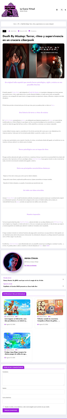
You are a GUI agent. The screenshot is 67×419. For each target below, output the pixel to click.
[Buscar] (61, 9)
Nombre (4, 388)
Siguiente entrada (7, 283)
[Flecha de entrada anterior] (63, 279)
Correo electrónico (7, 397)
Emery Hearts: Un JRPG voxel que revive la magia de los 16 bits (23, 280)
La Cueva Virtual (27, 8)
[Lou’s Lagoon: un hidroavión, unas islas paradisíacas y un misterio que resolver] (17, 307)
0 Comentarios (33, 31)
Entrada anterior (7, 278)
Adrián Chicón (13, 31)
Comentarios (5, 372)
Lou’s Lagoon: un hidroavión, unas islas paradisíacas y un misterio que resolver (16, 320)
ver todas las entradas (30, 265)
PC (4, 31)
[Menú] (57, 9)
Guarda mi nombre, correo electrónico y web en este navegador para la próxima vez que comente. (27, 407)
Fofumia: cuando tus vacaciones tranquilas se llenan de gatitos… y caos (48, 320)
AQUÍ (47, 246)
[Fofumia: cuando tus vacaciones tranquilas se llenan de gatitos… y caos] (50, 307)
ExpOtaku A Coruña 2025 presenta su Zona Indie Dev (20, 286)
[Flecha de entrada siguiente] (63, 286)
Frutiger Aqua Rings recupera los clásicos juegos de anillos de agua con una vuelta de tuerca (15, 353)
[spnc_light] (65, 10)
